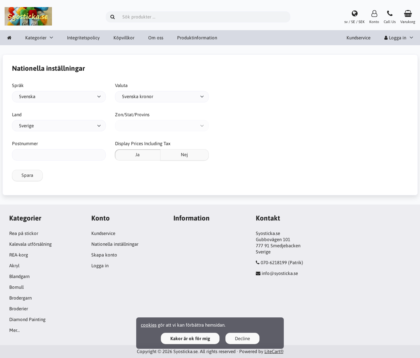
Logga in (100, 265)
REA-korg (18, 254)
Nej (184, 154)
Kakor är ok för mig (190, 338)
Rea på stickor (23, 233)
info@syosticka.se (280, 273)
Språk (18, 85)
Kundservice (358, 37)
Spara (27, 175)
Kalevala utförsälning (30, 244)
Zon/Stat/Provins (132, 114)
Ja (137, 154)
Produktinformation (197, 37)
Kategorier (35, 37)
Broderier (18, 308)
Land (17, 114)
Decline (242, 338)
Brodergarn (20, 297)
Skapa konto (104, 254)
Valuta (121, 85)
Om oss (155, 37)
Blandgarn (19, 276)
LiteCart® (273, 351)
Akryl (14, 265)
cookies (149, 325)
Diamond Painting (27, 319)
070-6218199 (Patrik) (282, 262)
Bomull (16, 287)
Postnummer (25, 143)
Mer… (14, 330)
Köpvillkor (123, 37)
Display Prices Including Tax (142, 143)
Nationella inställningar (114, 244)
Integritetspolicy (83, 37)
